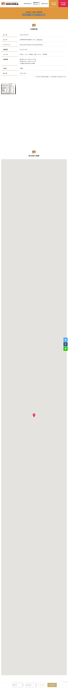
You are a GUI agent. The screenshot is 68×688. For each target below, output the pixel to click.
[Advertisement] (34, 118)
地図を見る (39, 39)
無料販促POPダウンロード (36, 3)
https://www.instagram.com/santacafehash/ (31, 44)
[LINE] (65, 349)
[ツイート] (65, 340)
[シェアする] (65, 344)
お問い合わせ (44, 3)
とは (27, 3)
